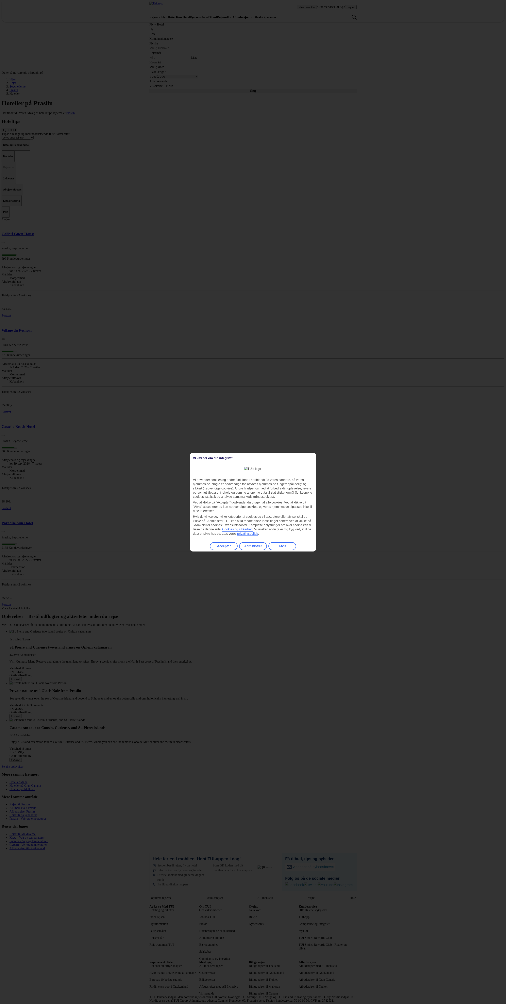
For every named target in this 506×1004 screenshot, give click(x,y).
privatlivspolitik (247, 533)
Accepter (224, 546)
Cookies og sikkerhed (237, 529)
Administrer (253, 546)
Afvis (282, 546)
